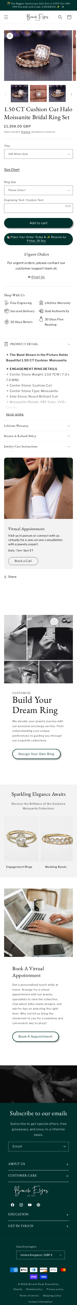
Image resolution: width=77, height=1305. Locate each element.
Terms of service (29, 1295)
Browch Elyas (36, 1284)
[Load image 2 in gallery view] (38, 93)
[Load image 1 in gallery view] (19, 93)
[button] (6, 17)
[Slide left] (5, 94)
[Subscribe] (64, 1146)
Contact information (40, 1301)
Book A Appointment (35, 1036)
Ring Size (10, 182)
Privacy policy (55, 1289)
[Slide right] (71, 94)
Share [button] (12, 576)
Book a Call (23, 561)
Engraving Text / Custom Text (24, 200)
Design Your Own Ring (36, 754)
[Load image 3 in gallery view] (57, 93)
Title (7, 145)
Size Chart (12, 170)
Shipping (25, 132)
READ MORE (15, 414)
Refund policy (34, 1289)
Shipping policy (52, 1295)
